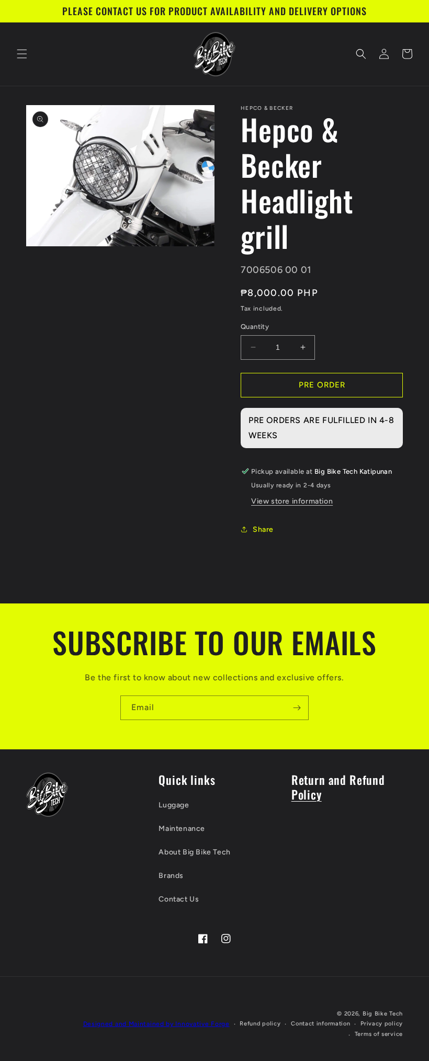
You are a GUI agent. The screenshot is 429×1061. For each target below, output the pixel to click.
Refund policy (260, 1023)
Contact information (320, 1023)
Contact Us (179, 899)
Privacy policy (381, 1023)
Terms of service (379, 1034)
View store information (292, 501)
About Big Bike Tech (194, 852)
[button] (21, 53)
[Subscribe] (296, 707)
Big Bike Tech (383, 1013)
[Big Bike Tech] (47, 794)
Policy (306, 794)
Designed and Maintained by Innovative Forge (156, 1024)
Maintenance (182, 828)
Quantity (255, 326)
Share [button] (263, 529)
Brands (171, 875)
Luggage (174, 805)
